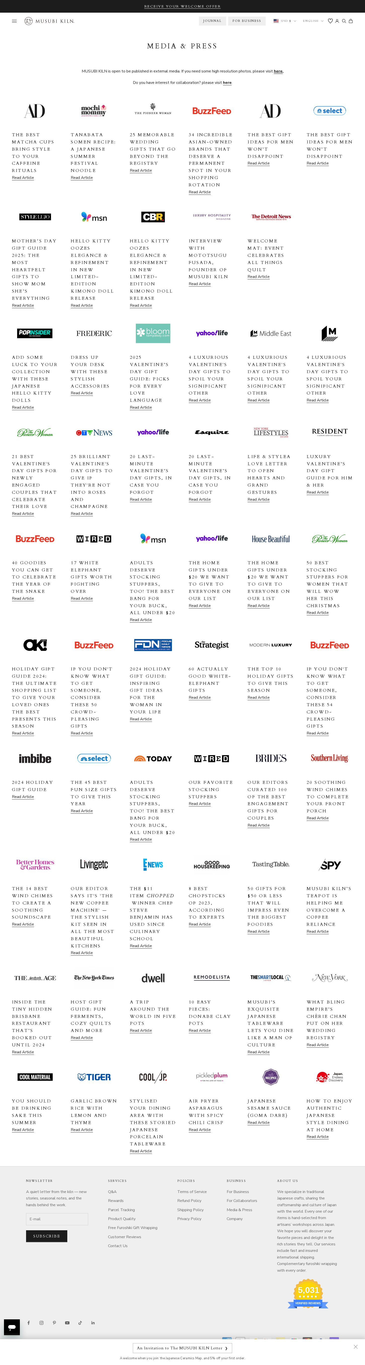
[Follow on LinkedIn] (93, 1322)
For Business (238, 1192)
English (311, 21)
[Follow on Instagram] (41, 1322)
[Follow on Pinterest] (54, 1322)
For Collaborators (242, 1200)
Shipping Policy (190, 1210)
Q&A (112, 1192)
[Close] (355, 1346)
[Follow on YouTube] (67, 1322)
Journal (212, 21)
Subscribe (46, 1236)
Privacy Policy (189, 1219)
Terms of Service (192, 1192)
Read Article (23, 177)
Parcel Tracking (121, 1210)
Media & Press (239, 1210)
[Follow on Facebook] (28, 1322)
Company (235, 1219)
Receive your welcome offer (182, 6)
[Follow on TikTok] (80, 1322)
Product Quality (122, 1219)
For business (247, 21)
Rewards (116, 1200)
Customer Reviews (124, 1237)
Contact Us (118, 1246)
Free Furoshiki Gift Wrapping (132, 1228)
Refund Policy (189, 1200)
